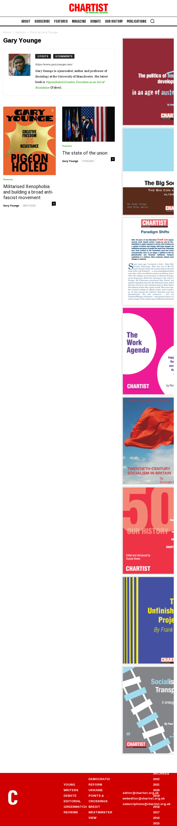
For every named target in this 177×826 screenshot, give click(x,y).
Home (7, 32)
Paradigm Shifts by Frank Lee (148, 304)
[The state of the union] (88, 124)
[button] (152, 21)
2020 (156, 790)
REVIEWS (71, 812)
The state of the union (84, 153)
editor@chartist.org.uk (141, 793)
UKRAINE (95, 790)
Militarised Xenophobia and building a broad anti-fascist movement (28, 192)
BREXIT (94, 806)
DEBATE (70, 795)
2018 (156, 806)
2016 (156, 817)
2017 (156, 812)
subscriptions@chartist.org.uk (146, 804)
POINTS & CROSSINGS (98, 798)
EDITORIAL (72, 801)
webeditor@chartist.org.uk (144, 798)
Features (8, 179)
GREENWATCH (75, 806)
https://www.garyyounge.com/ (53, 64)
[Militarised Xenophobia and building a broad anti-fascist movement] (29, 141)
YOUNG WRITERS (71, 787)
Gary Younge (11, 205)
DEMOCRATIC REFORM (99, 781)
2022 (156, 779)
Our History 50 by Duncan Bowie (150, 573)
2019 (156, 795)
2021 (156, 784)
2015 (156, 823)
